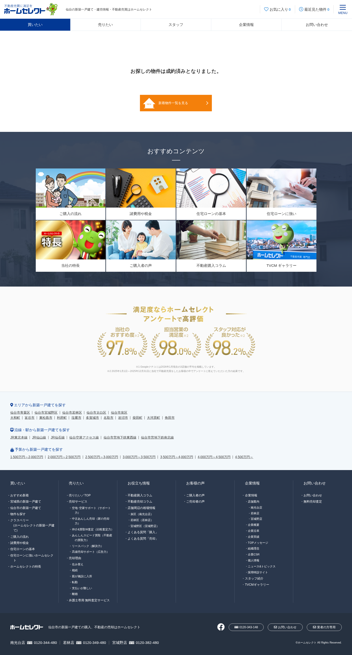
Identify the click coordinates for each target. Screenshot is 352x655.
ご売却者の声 (195, 501)
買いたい (35, 25)
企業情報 (246, 25)
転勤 (75, 582)
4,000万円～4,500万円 (214, 457)
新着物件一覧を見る (173, 103)
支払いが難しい (82, 588)
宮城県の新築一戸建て (25, 501)
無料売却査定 (313, 501)
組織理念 (253, 548)
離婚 (75, 594)
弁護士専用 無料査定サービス (89, 600)
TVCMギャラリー (257, 584)
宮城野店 (256, 518)
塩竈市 (76, 417)
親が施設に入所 (82, 576)
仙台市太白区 (96, 412)
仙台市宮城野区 (46, 412)
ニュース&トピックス (262, 566)
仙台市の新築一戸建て (25, 508)
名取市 (108, 417)
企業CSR (254, 554)
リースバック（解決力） (88, 546)
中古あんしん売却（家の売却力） (90, 521)
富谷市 (30, 417)
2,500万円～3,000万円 (101, 457)
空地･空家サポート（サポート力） (91, 510)
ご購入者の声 (195, 495)
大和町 (15, 417)
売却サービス (78, 501)
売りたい (105, 25)
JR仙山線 (39, 437)
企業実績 (253, 536)
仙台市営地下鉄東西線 (120, 437)
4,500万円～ (244, 457)
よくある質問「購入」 (143, 532)
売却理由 (75, 558)
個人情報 (253, 560)
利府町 (62, 417)
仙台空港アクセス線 (84, 437)
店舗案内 (253, 501)
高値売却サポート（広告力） (90, 551)
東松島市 (45, 417)
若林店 (255, 513)
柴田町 (137, 417)
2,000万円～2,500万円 (64, 457)
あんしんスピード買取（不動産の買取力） (92, 538)
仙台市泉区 (119, 412)
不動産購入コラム (140, 495)
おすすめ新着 (19, 495)
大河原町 (153, 417)
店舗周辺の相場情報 (141, 508)
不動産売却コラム (140, 501)
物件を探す (18, 514)
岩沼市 (123, 417)
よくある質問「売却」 (143, 538)
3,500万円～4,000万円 (176, 457)
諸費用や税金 (19, 543)
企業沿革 (253, 530)
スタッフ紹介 (254, 578)
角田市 (170, 417)
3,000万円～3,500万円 (139, 457)
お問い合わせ (317, 25)
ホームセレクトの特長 (25, 566)
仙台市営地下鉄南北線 (157, 437)
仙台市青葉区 (20, 412)
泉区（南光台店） (141, 514)
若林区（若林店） (141, 520)
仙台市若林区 (72, 412)
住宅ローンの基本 (22, 549)
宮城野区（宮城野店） (144, 526)
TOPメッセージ (258, 542)
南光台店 (256, 507)
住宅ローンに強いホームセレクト (31, 558)
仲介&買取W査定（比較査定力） (93, 529)
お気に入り (280, 9)
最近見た (316, 9)
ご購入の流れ (19, 536)
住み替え (77, 564)
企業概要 (253, 524)
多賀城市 (92, 417)
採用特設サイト (258, 572)
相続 (75, 570)
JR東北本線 (19, 437)
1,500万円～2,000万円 (26, 457)
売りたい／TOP (80, 495)
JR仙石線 (58, 437)
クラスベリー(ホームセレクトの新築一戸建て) (32, 525)
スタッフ (175, 25)
